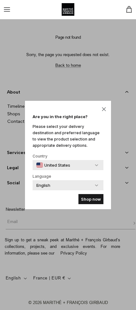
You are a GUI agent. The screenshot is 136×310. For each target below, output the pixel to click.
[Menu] (7, 9)
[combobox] (53, 165)
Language (42, 176)
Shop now (91, 199)
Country (40, 156)
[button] (104, 109)
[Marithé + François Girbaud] (68, 9)
